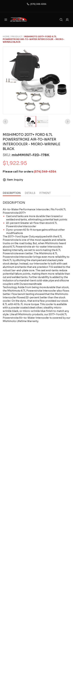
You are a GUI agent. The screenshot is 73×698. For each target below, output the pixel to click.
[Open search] (61, 19)
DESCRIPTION (12, 193)
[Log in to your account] (67, 19)
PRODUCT (16, 36)
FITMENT (45, 193)
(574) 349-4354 (38, 4)
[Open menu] (5, 19)
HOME (6, 36)
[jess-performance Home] (23, 20)
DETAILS (30, 193)
